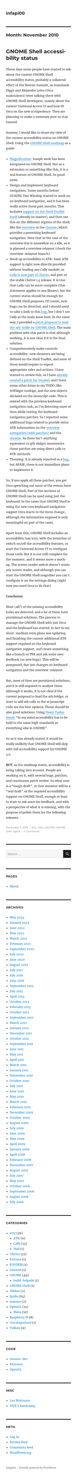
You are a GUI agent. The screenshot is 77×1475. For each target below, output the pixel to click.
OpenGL (16, 1307)
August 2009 (19, 1123)
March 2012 (18, 1023)
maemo (15, 1301)
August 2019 (19, 965)
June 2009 (17, 1133)
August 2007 (19, 1170)
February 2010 (20, 1107)
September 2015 (22, 986)
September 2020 (22, 949)
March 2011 (18, 1065)
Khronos (16, 1364)
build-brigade (23, 1280)
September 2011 (21, 1044)
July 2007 (16, 1175)
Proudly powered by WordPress (37, 1467)
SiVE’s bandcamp (22, 1406)
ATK (16, 1238)
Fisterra (15, 1259)
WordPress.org (20, 1452)
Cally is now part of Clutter (29, 275)
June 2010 (17, 1091)
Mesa (17, 1312)
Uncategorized (20, 1322)
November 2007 (21, 1165)
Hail (16, 1249)
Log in (14, 1437)
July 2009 (17, 1128)
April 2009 (17, 1144)
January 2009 (20, 1149)
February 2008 (20, 1160)
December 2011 (21, 1033)
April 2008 (17, 1154)
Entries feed (18, 1442)
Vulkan (15, 1328)
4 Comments (31, 831)
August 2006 (19, 1197)
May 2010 (17, 1096)
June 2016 (17, 980)
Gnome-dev (19, 1359)
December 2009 (21, 1112)
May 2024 (17, 917)
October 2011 (19, 1038)
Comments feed (21, 1447)
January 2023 (19, 922)
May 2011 (16, 1054)
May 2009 (17, 1139)
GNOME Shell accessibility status (36, 54)
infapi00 (15, 13)
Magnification (20, 159)
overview (28, 227)
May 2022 (17, 933)
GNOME (49, 827)
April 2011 (17, 1060)
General (15, 1270)
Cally (40, 827)
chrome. (16, 438)
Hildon (15, 1291)
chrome (51, 227)
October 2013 (19, 1002)
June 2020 (17, 959)
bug (44, 312)
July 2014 (16, 991)
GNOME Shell (20, 1286)
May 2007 (17, 1181)
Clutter (15, 1254)
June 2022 (17, 928)
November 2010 (21, 1075)
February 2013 (20, 1007)
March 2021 (18, 938)
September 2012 (22, 1017)
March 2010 (18, 1102)
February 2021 (20, 944)
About (14, 886)
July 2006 (17, 1202)
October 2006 (20, 1186)
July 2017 (16, 970)
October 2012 (19, 1012)
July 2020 (17, 954)
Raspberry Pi (19, 1317)
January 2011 (19, 1070)
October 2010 (19, 1081)
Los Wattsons (20, 1400)
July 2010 (16, 1086)
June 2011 (17, 1049)
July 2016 (16, 975)
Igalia (16, 831)
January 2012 (19, 1028)
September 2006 (22, 1191)
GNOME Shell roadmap (47, 143)
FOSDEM (16, 1264)
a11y (34, 827)
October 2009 (20, 1117)
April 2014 (17, 996)
